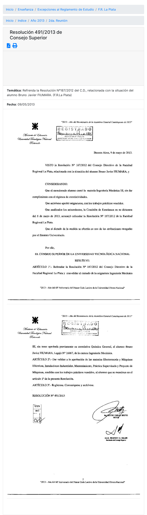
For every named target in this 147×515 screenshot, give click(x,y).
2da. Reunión (58, 20)
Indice (22, 20)
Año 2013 (37, 20)
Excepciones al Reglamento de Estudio (66, 9)
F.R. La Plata (107, 9)
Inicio (10, 9)
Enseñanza (25, 9)
